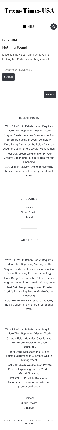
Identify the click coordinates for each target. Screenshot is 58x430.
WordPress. (20, 420)
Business (29, 207)
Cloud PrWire (29, 212)
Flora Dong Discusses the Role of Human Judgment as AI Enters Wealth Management (29, 356)
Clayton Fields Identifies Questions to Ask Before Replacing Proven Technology (29, 342)
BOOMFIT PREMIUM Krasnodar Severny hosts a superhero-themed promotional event (29, 171)
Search (50, 94)
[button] (29, 27)
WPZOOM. (29, 423)
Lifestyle (29, 217)
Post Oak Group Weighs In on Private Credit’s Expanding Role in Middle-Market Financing (29, 158)
